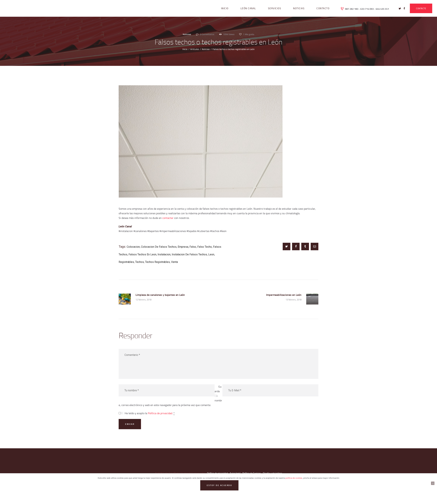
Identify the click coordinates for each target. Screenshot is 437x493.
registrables (126, 262)
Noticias (187, 34)
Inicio (184, 49)
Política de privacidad (160, 413)
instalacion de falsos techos (189, 254)
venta (174, 262)
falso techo (204, 246)
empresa (183, 246)
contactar (167, 218)
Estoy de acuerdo (219, 485)
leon (211, 254)
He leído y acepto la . (150, 413)
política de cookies (293, 478)
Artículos (194, 49)
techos (139, 262)
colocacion (133, 246)
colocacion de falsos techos (159, 246)
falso (192, 246)
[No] (432, 483)
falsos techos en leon (142, 254)
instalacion (164, 254)
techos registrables (157, 262)
